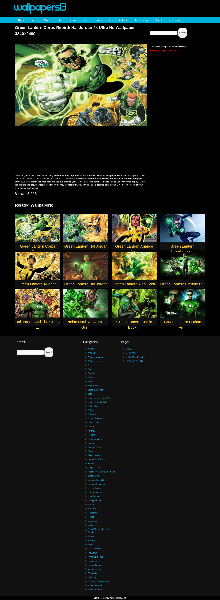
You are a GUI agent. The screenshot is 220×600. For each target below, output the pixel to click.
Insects (91, 463)
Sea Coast (92, 520)
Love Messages (95, 492)
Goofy (90, 451)
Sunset (91, 544)
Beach (91, 377)
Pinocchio (92, 512)
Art (89, 365)
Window (158, 19)
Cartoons (123, 19)
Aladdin (91, 348)
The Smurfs (93, 552)
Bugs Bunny (93, 385)
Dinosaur (92, 414)
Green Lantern (94, 455)
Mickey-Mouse (94, 500)
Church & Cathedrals (97, 401)
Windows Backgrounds (98, 581)
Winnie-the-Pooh (95, 585)
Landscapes (93, 475)
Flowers (91, 434)
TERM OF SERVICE (135, 356)
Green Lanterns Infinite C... (182, 284)
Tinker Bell (93, 560)
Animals (34, 19)
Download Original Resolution (163, 50)
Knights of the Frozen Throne (101, 471)
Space (99, 19)
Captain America (95, 389)
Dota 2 (91, 426)
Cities (59, 19)
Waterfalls (92, 573)
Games (85, 19)
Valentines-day (94, 569)
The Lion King (94, 548)
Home (21, 19)
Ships (90, 524)
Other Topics (174, 19)
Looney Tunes (94, 488)
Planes (91, 516)
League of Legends (96, 483)
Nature (47, 19)
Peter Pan (92, 508)
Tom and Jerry (94, 564)
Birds (90, 381)
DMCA (129, 348)
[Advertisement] (110, 150)
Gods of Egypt (94, 447)
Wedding (92, 577)
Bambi (91, 369)
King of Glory (94, 467)
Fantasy (72, 19)
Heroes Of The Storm (98, 459)
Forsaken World (95, 438)
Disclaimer (130, 352)
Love (110, 19)
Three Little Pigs (95, 556)
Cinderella (92, 406)
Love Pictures (94, 496)
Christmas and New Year (99, 397)
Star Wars (92, 540)
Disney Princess (95, 418)
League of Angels (96, 479)
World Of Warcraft (96, 589)
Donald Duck (94, 422)
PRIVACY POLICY (134, 360)
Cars (90, 393)
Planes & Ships (141, 19)
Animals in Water (95, 356)
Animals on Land (95, 360)
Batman (91, 373)
